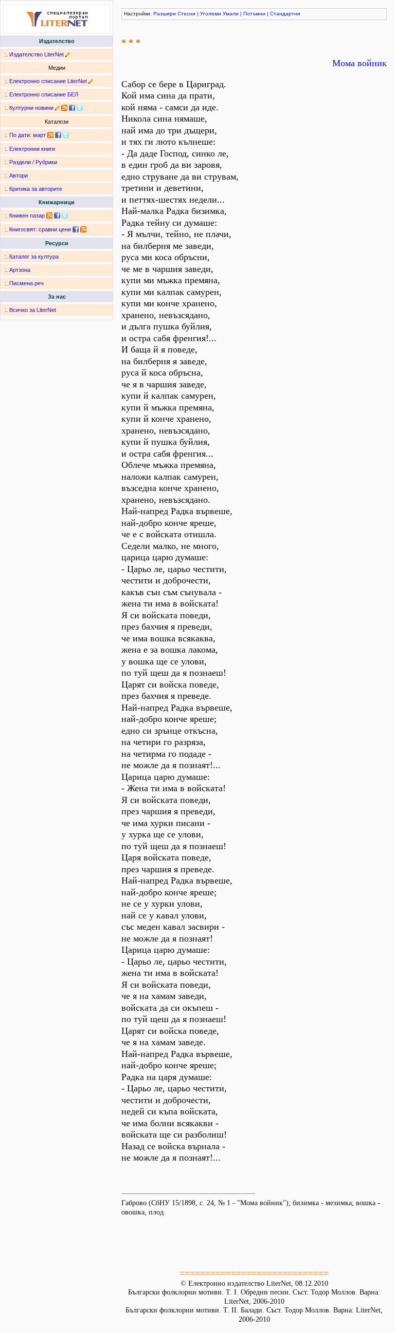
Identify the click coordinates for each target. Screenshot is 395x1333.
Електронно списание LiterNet (48, 81)
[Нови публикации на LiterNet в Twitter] (66, 135)
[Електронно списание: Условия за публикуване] (90, 81)
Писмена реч (26, 283)
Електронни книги (32, 149)
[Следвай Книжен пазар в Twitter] (65, 215)
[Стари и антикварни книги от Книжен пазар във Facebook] (57, 215)
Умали (231, 13)
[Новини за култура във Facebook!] (72, 108)
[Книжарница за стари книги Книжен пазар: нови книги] (49, 215)
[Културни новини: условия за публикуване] (57, 108)
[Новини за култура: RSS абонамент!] (64, 108)
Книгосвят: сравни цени (40, 229)
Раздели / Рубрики (33, 162)
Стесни (186, 13)
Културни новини (31, 108)
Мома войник (359, 63)
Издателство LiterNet (36, 54)
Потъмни (254, 13)
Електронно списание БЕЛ (43, 94)
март (39, 135)
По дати (19, 135)
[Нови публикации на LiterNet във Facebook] (58, 135)
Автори (18, 175)
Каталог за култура (34, 256)
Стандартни (285, 13)
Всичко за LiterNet (32, 310)
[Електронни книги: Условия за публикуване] (67, 54)
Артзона (19, 270)
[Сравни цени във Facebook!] (76, 229)
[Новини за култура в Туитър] (80, 108)
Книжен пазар (27, 215)
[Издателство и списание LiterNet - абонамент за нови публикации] (50, 135)
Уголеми (210, 13)
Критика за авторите (35, 189)
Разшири (164, 13)
